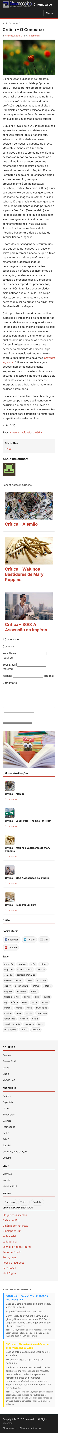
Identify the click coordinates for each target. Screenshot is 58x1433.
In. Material (9, 1236)
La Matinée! (10, 1241)
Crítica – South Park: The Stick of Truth (28, 820)
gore (37, 997)
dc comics (41, 980)
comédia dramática (26, 975)
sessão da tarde (12, 1024)
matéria (8, 1008)
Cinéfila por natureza (15, 1225)
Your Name (9, 653)
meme (19, 1008)
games (27, 997)
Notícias (7, 1180)
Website (7, 675)
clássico (41, 969)
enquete (8, 991)
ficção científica (11, 997)
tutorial (24, 1029)
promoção (42, 1013)
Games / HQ (9, 1061)
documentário (21, 986)
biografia (8, 969)
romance (23, 1018)
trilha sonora (10, 1029)
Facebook (10, 1202)
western (36, 1029)
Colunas (7, 1055)
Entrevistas (9, 1114)
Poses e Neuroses (13, 1262)
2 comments (11, 856)
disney (7, 986)
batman (43, 964)
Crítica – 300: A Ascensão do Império (26, 627)
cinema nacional (20, 432)
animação (8, 964)
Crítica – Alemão (21, 524)
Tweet (8, 448)
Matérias (7, 1173)
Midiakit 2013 (10, 1186)
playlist (29, 1013)
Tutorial (6, 1145)
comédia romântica (13, 980)
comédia (36, 432)
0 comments (11, 799)
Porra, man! (9, 1257)
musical (8, 1013)
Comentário (10, 682)
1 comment (34, 35)
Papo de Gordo (12, 1252)
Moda (6, 1073)
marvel (45, 1002)
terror (41, 1024)
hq (5, 1002)
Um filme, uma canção (15, 1151)
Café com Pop (11, 1220)
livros (34, 1002)
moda (29, 1008)
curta (29, 980)
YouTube (37, 1202)
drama (36, 986)
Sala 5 (35, 1018)
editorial (47, 986)
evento (34, 991)
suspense (29, 1024)
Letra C (18, 35)
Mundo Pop (9, 1079)
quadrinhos (9, 1018)
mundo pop (41, 1008)
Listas (6, 1108)
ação (33, 964)
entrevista (21, 991)
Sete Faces (9, 1268)
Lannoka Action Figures (17, 1246)
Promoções (9, 1126)
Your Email (9, 664)
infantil (14, 1002)
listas (24, 1002)
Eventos (7, 1120)
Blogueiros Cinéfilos (15, 1215)
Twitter (24, 1202)
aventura (22, 964)
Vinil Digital (9, 1273)
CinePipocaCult (12, 1231)
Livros (6, 1067)
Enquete (7, 1157)
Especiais (8, 1102)
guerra (47, 997)
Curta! (6, 1133)
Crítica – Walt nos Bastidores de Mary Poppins (24, 574)
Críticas (14, 23)
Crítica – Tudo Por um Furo (20, 904)
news (18, 1013)
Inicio (5, 23)
